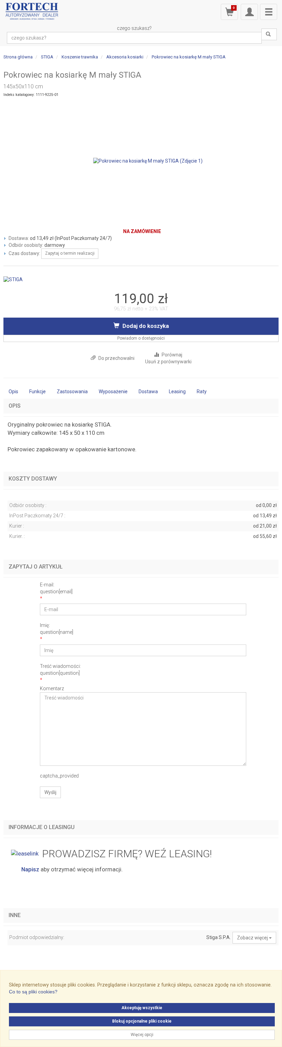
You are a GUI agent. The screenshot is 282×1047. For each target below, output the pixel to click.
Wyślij (50, 792)
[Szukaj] (269, 34)
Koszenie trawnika (80, 56)
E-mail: (56, 588)
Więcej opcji (142, 1034)
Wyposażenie (113, 391)
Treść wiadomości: (60, 669)
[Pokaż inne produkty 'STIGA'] (13, 279)
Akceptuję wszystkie (141, 1007)
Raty (202, 391)
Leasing (177, 391)
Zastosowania (72, 391)
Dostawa (148, 391)
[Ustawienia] (249, 12)
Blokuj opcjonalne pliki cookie (142, 1021)
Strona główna (18, 56)
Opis (13, 391)
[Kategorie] (268, 12)
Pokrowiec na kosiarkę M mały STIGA (189, 56)
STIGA (47, 56)
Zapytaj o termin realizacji (70, 253)
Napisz (30, 869)
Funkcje (37, 391)
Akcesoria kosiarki (124, 56)
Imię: (56, 628)
